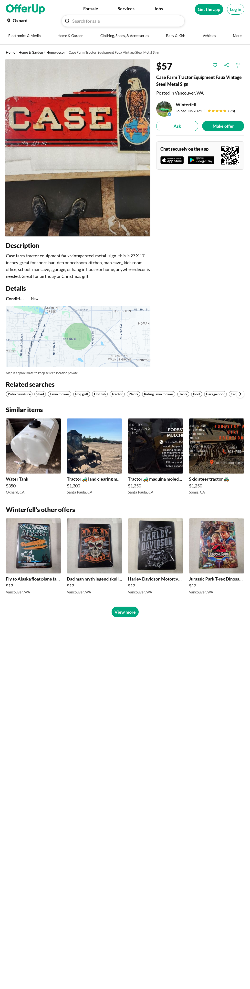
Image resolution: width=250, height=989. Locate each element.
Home (10, 52)
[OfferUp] (25, 9)
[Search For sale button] (67, 21)
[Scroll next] (240, 394)
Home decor (55, 52)
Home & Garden (31, 52)
